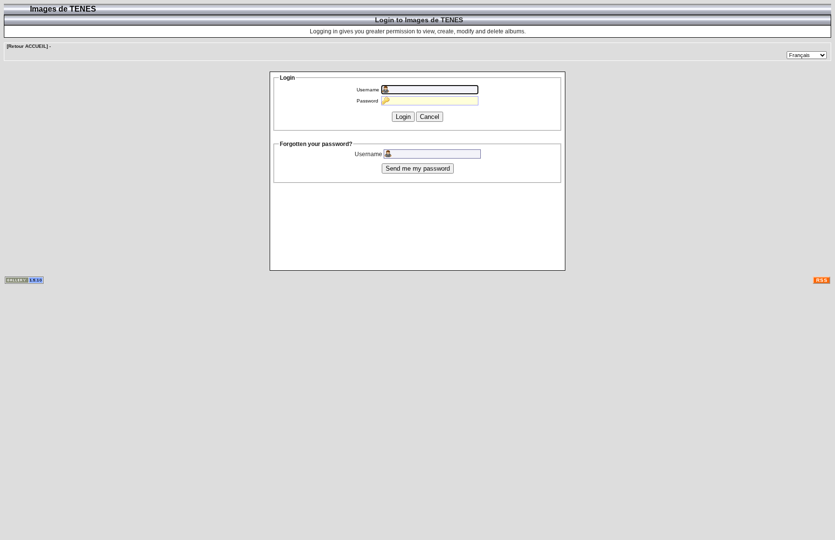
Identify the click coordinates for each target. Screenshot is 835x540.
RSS (822, 280)
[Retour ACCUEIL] (27, 46)
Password (367, 100)
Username (368, 89)
